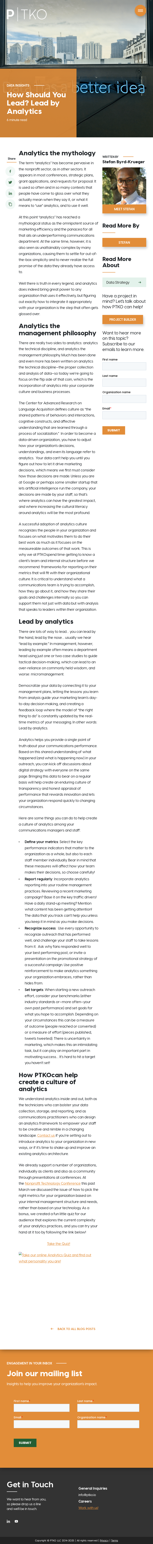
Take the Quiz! (58, 1243)
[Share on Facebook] (10, 171)
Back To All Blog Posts (76, 1329)
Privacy (104, 1540)
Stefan (124, 242)
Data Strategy (117, 282)
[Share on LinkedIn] (10, 193)
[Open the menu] (140, 10)
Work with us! (88, 1508)
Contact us (46, 1135)
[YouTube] (16, 1521)
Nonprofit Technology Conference (53, 1183)
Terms (114, 1540)
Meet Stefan (124, 209)
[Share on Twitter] (10, 182)
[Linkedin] (9, 1521)
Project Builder (122, 319)
